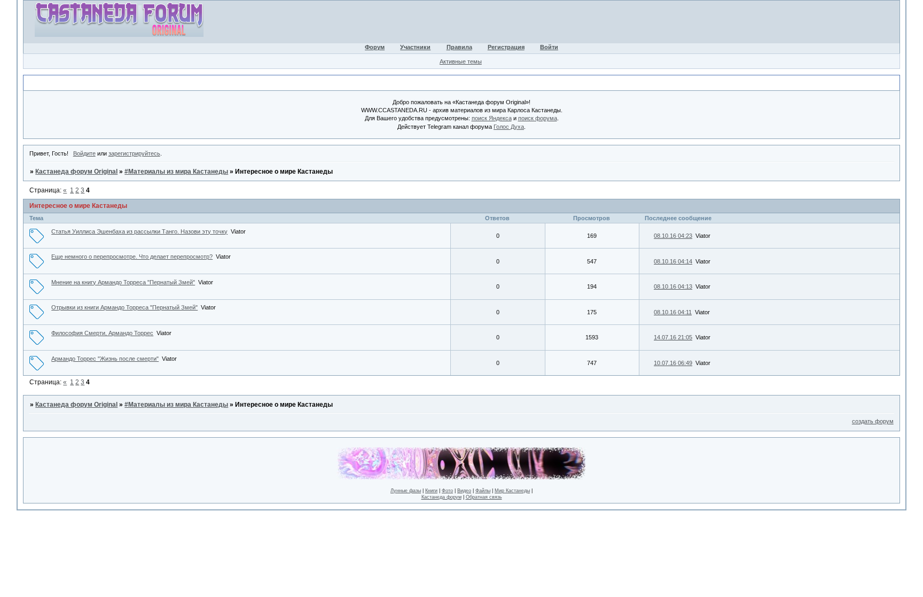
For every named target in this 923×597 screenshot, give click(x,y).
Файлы (482, 490)
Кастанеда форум (441, 497)
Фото (447, 490)
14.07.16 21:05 (673, 337)
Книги (431, 490)
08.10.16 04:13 (673, 286)
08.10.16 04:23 (673, 235)
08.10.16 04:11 (673, 312)
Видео (464, 490)
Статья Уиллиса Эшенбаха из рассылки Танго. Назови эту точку (139, 231)
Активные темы (461, 61)
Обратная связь (484, 497)
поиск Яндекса (492, 118)
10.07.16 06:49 (673, 363)
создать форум (873, 421)
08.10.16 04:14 (673, 261)
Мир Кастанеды (512, 490)
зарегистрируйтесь (134, 153)
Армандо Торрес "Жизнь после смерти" (105, 358)
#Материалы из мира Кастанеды (176, 171)
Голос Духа (509, 126)
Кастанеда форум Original (76, 171)
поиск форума (537, 118)
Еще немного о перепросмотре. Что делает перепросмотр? (132, 256)
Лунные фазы (405, 490)
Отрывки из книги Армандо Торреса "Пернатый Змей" (124, 307)
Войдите (84, 153)
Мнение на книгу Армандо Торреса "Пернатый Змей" (123, 282)
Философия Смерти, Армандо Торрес (102, 333)
